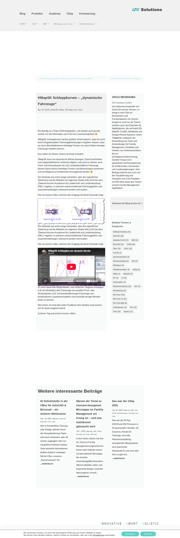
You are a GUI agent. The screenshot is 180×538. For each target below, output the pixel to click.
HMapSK (127, 274)
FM (135, 261)
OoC (137, 286)
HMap (61, 110)
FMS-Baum (118, 265)
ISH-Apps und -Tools (63, 24)
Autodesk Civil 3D (120, 240)
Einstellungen (98, 535)
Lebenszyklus (119, 282)
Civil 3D (117, 253)
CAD (34, 24)
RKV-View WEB (120, 303)
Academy (54, 13)
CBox (117, 249)
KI (124, 278)
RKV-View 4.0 (120, 299)
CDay (70, 13)
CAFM (22, 24)
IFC (115, 278)
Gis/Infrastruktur (87, 24)
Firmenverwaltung (121, 261)
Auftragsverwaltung (121, 232)
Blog (22, 13)
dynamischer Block (121, 257)
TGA (133, 307)
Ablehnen (148, 534)
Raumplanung (119, 291)
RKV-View (119, 295)
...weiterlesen (46, 464)
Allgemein (55, 418)
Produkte (37, 13)
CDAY (128, 249)
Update (128, 312)
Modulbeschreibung (122, 286)
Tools (116, 312)
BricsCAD (118, 244)
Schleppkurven (120, 307)
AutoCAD (54, 110)
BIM (45, 24)
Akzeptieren (130, 534)
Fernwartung (87, 13)
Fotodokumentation (121, 270)
